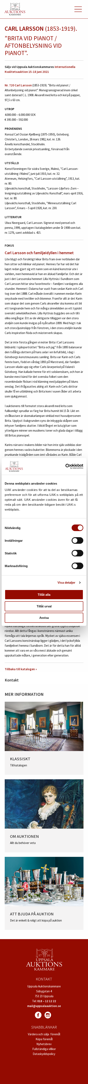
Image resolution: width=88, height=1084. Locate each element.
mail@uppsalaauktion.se (44, 1006)
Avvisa (44, 617)
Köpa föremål (44, 1039)
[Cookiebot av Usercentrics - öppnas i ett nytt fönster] (65, 466)
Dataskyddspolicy (44, 1054)
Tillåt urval (44, 606)
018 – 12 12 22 (46, 1001)
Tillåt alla (44, 594)
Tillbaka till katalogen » (21, 669)
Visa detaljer (66, 582)
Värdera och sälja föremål (44, 1034)
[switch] (77, 540)
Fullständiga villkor (44, 1049)
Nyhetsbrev (44, 1044)
